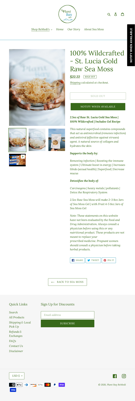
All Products (16, 317)
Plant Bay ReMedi (116, 384)
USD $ (16, 375)
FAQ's (12, 341)
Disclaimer (16, 351)
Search (13, 312)
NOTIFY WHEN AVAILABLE (98, 106)
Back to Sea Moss (70, 281)
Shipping (75, 82)
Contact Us (16, 346)
